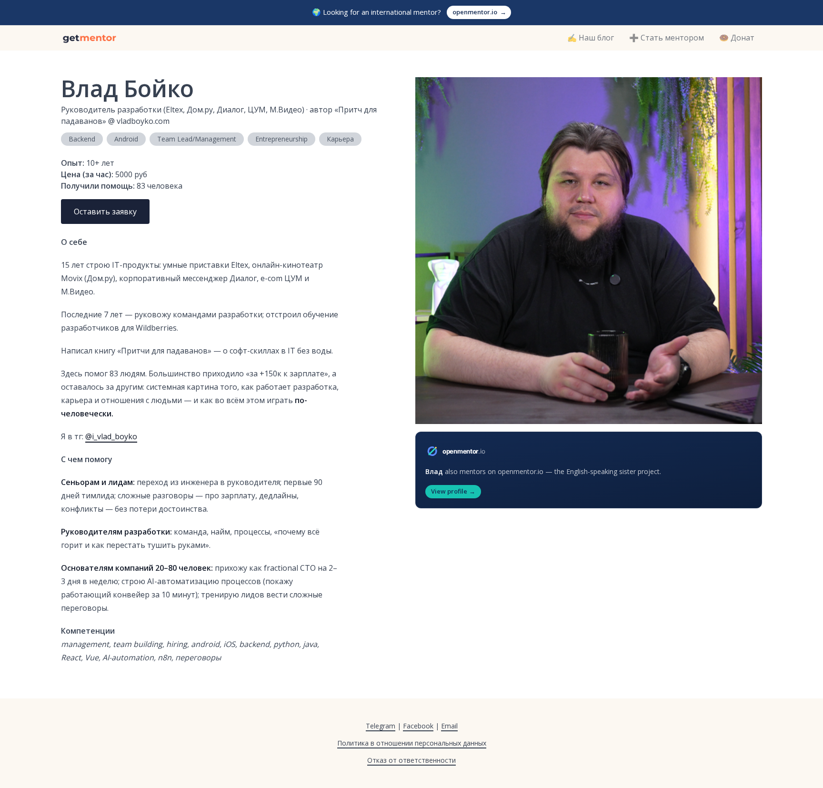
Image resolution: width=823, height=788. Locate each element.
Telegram (380, 725)
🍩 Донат (736, 37)
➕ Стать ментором (666, 37)
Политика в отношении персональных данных (411, 743)
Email (449, 725)
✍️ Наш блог (590, 37)
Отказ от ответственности (411, 760)
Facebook (418, 725)
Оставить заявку (105, 211)
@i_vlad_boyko (111, 436)
